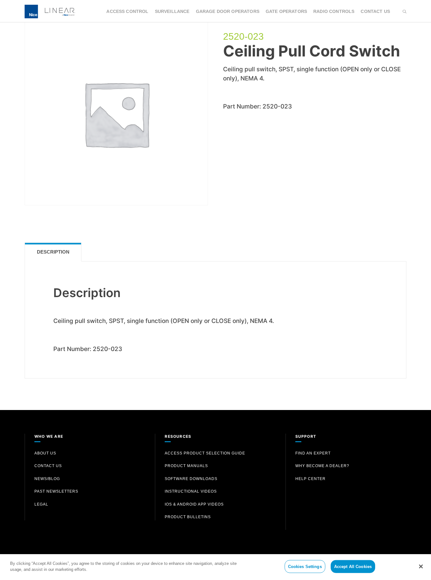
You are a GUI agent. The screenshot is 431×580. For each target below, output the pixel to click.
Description (53, 252)
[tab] (53, 252)
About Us (45, 453)
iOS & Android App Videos (194, 504)
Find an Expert (313, 453)
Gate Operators (286, 11)
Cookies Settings (305, 566)
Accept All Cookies (353, 566)
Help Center (310, 479)
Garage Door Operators (227, 11)
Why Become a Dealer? (322, 466)
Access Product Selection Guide (205, 453)
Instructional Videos (191, 491)
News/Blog (47, 479)
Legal (41, 504)
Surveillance (172, 11)
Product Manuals (186, 466)
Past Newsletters (56, 491)
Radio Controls (333, 11)
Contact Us (375, 11)
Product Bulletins (188, 517)
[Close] (421, 566)
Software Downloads (191, 479)
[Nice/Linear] (50, 11)
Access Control (127, 11)
